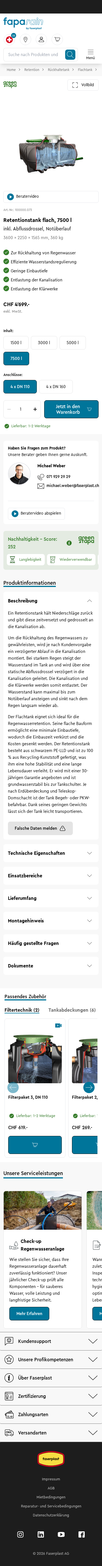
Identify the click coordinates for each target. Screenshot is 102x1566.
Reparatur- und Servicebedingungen (51, 1506)
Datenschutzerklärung (51, 1515)
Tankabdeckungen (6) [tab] (72, 1010)
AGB (51, 1488)
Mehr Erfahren (29, 1313)
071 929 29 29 (58, 477)
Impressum (51, 1479)
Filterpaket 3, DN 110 (28, 1097)
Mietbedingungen (51, 1497)
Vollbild (87, 85)
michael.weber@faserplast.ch (72, 486)
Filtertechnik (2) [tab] (22, 1010)
